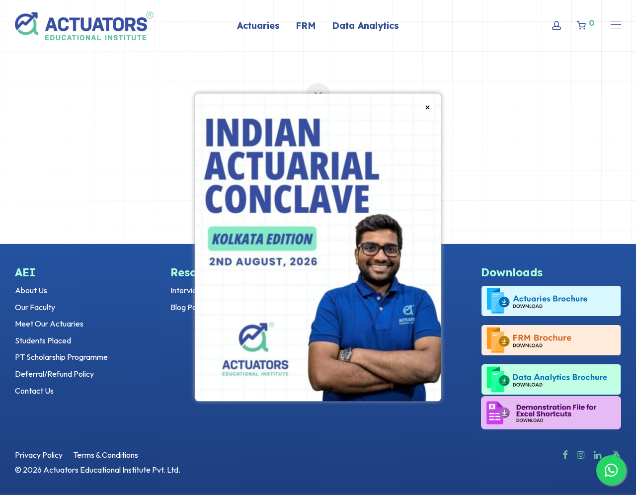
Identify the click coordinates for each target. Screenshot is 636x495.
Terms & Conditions (105, 455)
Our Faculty (35, 307)
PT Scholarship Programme (61, 357)
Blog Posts (188, 307)
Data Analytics (365, 25)
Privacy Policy (39, 455)
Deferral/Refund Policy (54, 374)
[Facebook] (564, 454)
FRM (306, 25)
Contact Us (34, 391)
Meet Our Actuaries (49, 324)
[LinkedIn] (598, 454)
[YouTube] (616, 454)
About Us (31, 290)
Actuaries (258, 25)
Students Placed (43, 340)
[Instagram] (580, 454)
